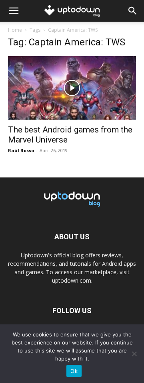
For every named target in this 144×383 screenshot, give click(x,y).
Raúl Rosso (21, 150)
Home (15, 29)
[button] (13, 11)
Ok (74, 371)
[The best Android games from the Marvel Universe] (72, 88)
